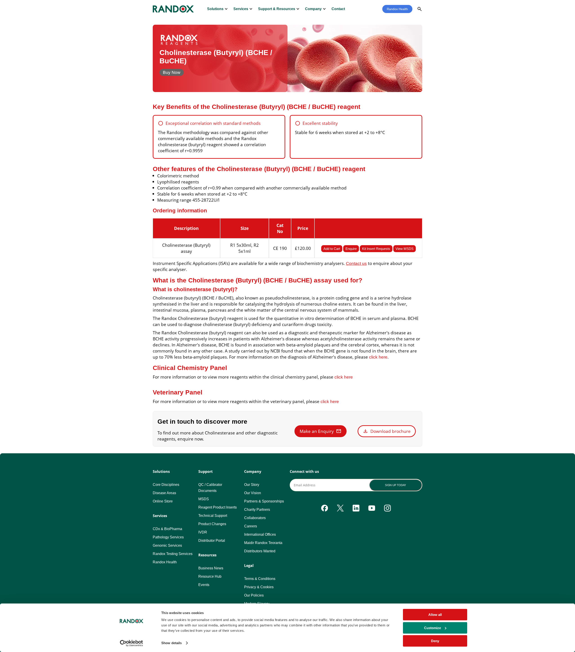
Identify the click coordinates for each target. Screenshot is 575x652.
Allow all (435, 615)
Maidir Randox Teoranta (263, 543)
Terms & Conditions (259, 579)
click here (378, 357)
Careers (250, 526)
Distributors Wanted (259, 551)
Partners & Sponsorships (264, 501)
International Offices (260, 534)
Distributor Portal (211, 540)
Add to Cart (331, 249)
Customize (432, 628)
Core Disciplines (166, 485)
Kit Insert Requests (376, 249)
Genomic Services (167, 545)
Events (203, 585)
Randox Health (397, 9)
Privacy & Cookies (259, 587)
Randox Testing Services (172, 554)
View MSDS (405, 249)
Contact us (356, 263)
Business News (210, 568)
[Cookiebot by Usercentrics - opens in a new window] (131, 643)
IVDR (202, 532)
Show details (171, 643)
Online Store (163, 501)
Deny (435, 641)
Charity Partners (257, 509)
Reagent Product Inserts (217, 507)
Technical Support (212, 516)
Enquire (351, 249)
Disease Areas (164, 493)
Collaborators (255, 518)
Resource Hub (209, 576)
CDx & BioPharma (167, 529)
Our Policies (254, 595)
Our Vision (252, 493)
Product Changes (212, 524)
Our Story (251, 485)
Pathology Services (168, 537)
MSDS (203, 499)
